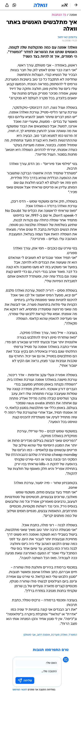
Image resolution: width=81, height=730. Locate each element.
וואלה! (64, 635)
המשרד (73, 635)
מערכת (55, 635)
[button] (64, 5)
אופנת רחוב (43, 635)
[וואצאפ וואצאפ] (14, 5)
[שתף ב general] (7, 5)
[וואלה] (40, 5)
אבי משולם (30, 635)
